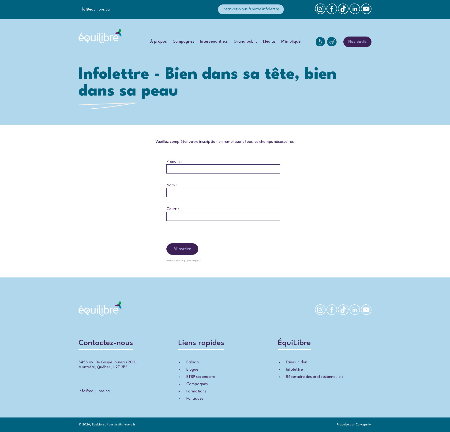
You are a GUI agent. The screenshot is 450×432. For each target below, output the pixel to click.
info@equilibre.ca (94, 9)
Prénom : (174, 162)
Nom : (171, 185)
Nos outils (357, 42)
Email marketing (175, 261)
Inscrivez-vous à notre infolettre (251, 9)
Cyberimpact (193, 261)
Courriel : (174, 209)
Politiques (194, 399)
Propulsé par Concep (354, 424)
